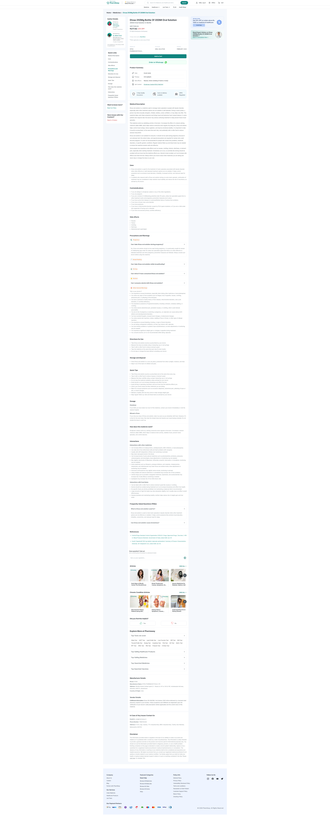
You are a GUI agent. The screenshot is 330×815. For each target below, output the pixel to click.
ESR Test (179, 640)
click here (132, 758)
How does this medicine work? (115, 87)
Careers (109, 780)
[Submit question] (185, 558)
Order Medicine (111, 793)
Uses (109, 59)
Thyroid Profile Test (136, 643)
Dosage (110, 83)
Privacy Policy (177, 780)
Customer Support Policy (180, 791)
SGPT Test (142, 640)
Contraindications (113, 62)
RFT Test (133, 645)
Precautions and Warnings (113, 69)
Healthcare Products (112, 795)
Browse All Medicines (146, 781)
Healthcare (155, 7)
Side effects (111, 65)
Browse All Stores (145, 789)
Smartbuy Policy (178, 796)
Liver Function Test (163, 640)
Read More (142, 36)
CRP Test (172, 640)
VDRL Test (141, 645)
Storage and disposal (114, 77)
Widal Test (134, 640)
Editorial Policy (177, 778)
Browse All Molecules (146, 783)
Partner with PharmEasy (113, 786)
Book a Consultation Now (200, 37)
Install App (199, 25)
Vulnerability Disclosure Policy (181, 783)
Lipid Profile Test (151, 640)
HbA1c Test (179, 643)
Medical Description (113, 55)
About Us (109, 778)
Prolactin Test (156, 645)
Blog (108, 783)
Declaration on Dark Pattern (181, 788)
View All (182, 566)
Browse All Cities (144, 786)
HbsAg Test (147, 643)
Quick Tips (111, 80)
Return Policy (177, 794)
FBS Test (148, 645)
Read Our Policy (111, 108)
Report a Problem (112, 120)
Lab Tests (165, 7)
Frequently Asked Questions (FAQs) (113, 96)
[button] (166, 3)
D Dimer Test (165, 645)
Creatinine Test (156, 643)
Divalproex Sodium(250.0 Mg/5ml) (153, 84)
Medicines (117, 13)
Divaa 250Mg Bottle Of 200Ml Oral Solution (139, 13)
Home (109, 13)
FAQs (141, 791)
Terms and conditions (179, 786)
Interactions (111, 92)
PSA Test (165, 643)
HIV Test (171, 643)
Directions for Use (113, 74)
